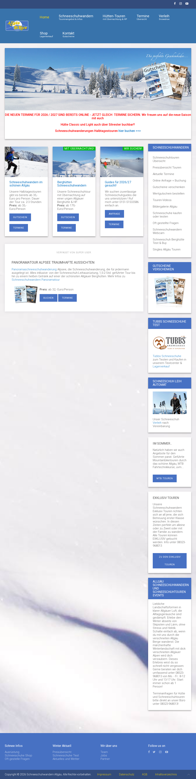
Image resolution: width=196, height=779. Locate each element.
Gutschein (20, 217)
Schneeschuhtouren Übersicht (166, 159)
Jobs (103, 755)
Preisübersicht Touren (167, 167)
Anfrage (114, 214)
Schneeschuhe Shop (18, 755)
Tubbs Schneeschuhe (167, 356)
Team (104, 752)
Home (44, 17)
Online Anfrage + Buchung (169, 180)
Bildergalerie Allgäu (165, 206)
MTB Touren (165, 478)
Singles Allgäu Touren (166, 249)
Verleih (164, 17)
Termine (143, 17)
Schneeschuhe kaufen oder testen (167, 214)
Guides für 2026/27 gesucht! (118, 183)
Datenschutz (126, 774)
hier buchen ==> (129, 131)
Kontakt (68, 34)
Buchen (48, 298)
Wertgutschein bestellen (169, 193)
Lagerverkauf (161, 366)
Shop (46, 34)
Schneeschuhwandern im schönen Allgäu (25, 183)
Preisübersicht (62, 752)
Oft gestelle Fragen (17, 759)
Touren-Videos (162, 200)
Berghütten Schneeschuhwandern (71, 183)
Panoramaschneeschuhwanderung (34, 269)
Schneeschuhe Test (66, 755)
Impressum (104, 774)
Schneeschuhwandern (76, 17)
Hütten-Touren (115, 17)
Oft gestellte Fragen (166, 223)
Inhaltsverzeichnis (166, 774)
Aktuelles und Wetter (66, 759)
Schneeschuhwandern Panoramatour (36, 279)
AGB (144, 774)
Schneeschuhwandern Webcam (167, 231)
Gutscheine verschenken (169, 187)
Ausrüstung (12, 752)
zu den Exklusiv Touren (170, 561)
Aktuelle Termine (163, 174)
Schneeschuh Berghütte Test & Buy (168, 241)
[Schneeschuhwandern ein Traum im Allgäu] (98, 79)
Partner (105, 759)
